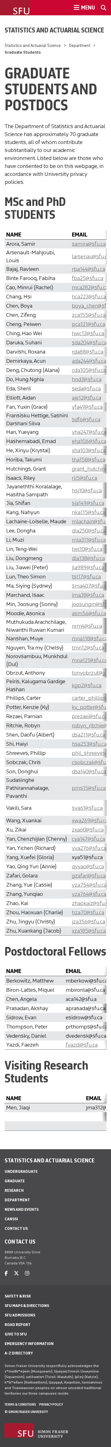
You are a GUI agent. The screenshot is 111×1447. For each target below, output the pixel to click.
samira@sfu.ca (89, 244)
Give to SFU (16, 1334)
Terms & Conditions (20, 1404)
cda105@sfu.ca (89, 370)
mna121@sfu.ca (89, 660)
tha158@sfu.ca (88, 459)
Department (79, 45)
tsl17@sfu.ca (86, 576)
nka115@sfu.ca (88, 512)
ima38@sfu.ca (88, 595)
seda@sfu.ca (86, 388)
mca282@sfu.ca (90, 287)
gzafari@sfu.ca (89, 875)
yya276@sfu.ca (89, 848)
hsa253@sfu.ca (89, 744)
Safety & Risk (18, 1296)
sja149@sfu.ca (88, 503)
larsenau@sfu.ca (91, 256)
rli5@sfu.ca (84, 478)
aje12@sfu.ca (86, 397)
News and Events (22, 1209)
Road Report (18, 1324)
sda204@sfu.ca (89, 342)
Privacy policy (51, 1404)
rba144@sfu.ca (88, 269)
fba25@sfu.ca (87, 278)
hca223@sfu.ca (89, 296)
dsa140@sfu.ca (89, 771)
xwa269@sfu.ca (90, 820)
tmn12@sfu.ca (88, 647)
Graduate (15, 1181)
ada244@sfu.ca (89, 361)
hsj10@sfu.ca (87, 490)
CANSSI (11, 1219)
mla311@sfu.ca (89, 539)
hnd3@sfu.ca (86, 379)
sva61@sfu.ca (87, 808)
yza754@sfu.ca (89, 884)
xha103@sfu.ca (89, 450)
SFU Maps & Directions (27, 1305)
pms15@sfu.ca (89, 788)
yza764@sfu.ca (89, 894)
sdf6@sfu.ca (86, 419)
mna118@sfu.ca (90, 638)
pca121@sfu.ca (88, 324)
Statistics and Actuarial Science (54, 30)
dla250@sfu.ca (89, 530)
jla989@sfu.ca (88, 567)
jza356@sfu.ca (88, 921)
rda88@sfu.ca (87, 351)
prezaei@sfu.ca (89, 716)
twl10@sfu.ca (87, 549)
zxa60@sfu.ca (88, 829)
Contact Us (16, 1228)
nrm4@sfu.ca (87, 626)
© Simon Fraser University (26, 1412)
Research (14, 1190)
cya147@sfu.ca (88, 838)
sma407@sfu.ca (90, 585)
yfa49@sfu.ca (87, 406)
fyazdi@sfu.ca (82, 1044)
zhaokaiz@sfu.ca (91, 903)
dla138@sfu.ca (88, 558)
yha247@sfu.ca (89, 432)
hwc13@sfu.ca (88, 333)
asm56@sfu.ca (89, 613)
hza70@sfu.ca (88, 912)
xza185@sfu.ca (89, 930)
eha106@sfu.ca (89, 441)
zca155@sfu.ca (89, 315)
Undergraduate (21, 1171)
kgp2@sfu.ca (86, 685)
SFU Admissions (20, 1315)
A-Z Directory (19, 1353)
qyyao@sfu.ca (88, 866)
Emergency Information (29, 1343)
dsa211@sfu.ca (88, 734)
